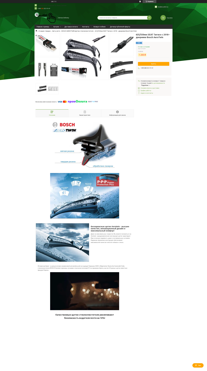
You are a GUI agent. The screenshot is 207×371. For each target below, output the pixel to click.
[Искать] (149, 17)
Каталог (56, 26)
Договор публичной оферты (120, 26)
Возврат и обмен (100, 26)
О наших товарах (45, 31)
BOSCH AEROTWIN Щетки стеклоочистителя (77, 31)
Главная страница (43, 26)
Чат (199, 365)
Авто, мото (56, 31)
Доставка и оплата (71, 26)
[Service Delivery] (45, 17)
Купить (153, 64)
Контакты (85, 26)
